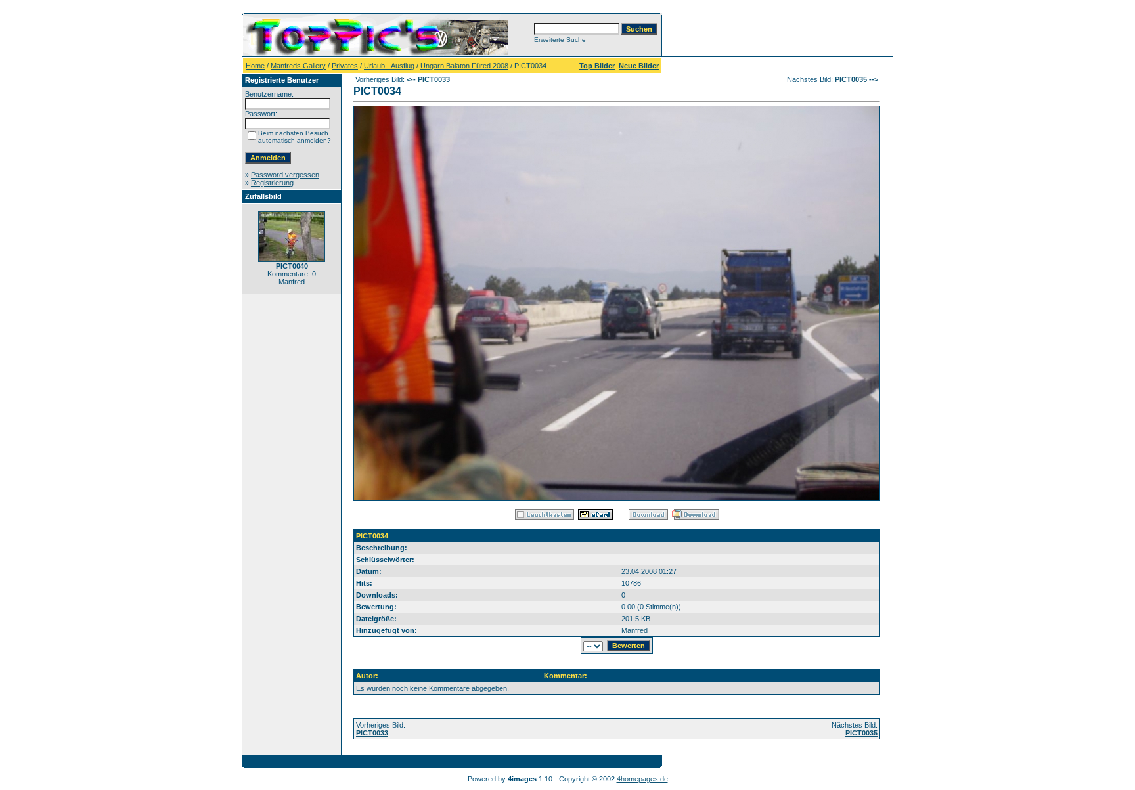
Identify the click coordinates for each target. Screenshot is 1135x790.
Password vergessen (285, 175)
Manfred (634, 630)
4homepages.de (642, 779)
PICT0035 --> (856, 79)
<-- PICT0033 (428, 79)
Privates (345, 66)
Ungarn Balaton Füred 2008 (464, 66)
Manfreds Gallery (298, 66)
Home (255, 66)
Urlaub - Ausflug (389, 66)
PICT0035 (861, 733)
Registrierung (272, 183)
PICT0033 (372, 733)
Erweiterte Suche (560, 39)
